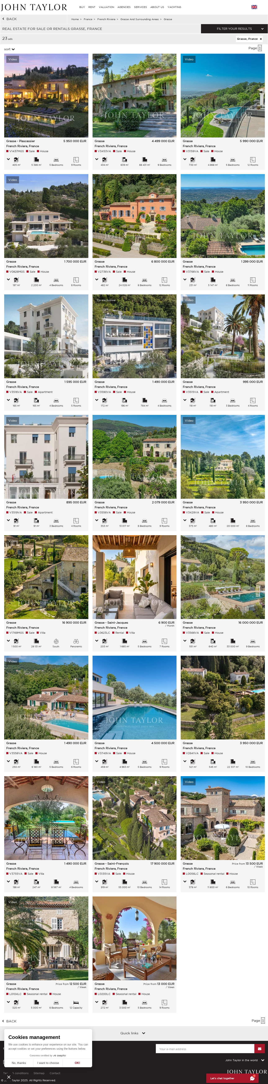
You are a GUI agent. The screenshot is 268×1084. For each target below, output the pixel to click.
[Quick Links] (143, 1033)
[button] (9, 1077)
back (11, 19)
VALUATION (106, 7)
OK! (77, 1063)
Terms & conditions (15, 1073)
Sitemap (39, 1073)
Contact (55, 1073)
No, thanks (19, 1063)
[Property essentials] (8, 159)
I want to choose (48, 1063)
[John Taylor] (33, 7)
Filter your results (234, 28)
